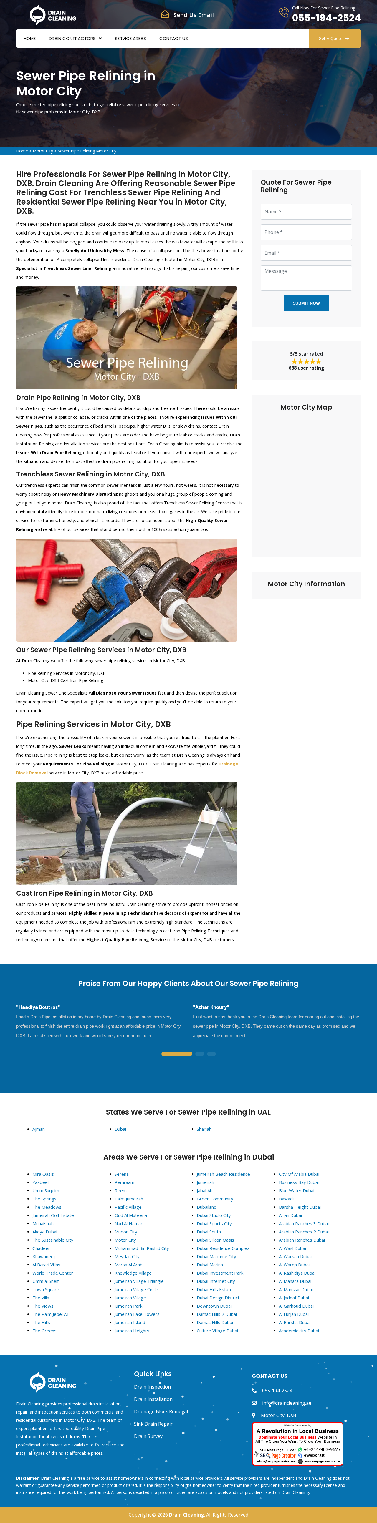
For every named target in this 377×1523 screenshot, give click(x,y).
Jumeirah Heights (132, 1330)
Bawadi (286, 1199)
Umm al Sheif (45, 1281)
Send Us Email (193, 15)
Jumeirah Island (130, 1322)
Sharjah (204, 1129)
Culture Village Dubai (217, 1330)
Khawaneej (43, 1256)
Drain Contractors (72, 38)
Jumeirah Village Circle (136, 1289)
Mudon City (126, 1232)
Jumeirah (205, 1182)
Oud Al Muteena (131, 1215)
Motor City (43, 151)
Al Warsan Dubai (295, 1256)
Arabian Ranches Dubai (302, 1240)
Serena (122, 1174)
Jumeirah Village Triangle (139, 1281)
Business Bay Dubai (299, 1182)
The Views (43, 1306)
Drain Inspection (152, 1387)
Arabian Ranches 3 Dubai (304, 1223)
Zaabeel (40, 1182)
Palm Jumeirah (129, 1199)
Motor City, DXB (278, 1415)
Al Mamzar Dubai (296, 1289)
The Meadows (47, 1207)
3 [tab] (211, 1054)
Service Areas (130, 38)
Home (30, 38)
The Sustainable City (52, 1240)
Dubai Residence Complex (223, 1248)
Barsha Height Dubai (300, 1207)
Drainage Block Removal (161, 1411)
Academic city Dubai (299, 1330)
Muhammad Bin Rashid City (142, 1248)
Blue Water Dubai (296, 1190)
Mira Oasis (43, 1174)
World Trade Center (52, 1273)
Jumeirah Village (130, 1298)
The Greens (44, 1330)
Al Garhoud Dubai (296, 1306)
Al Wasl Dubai (292, 1248)
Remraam (124, 1182)
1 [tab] (177, 1054)
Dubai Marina (210, 1265)
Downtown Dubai (214, 1306)
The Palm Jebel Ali (50, 1314)
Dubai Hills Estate (215, 1289)
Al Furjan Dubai (294, 1314)
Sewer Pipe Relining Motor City (87, 151)
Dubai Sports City (214, 1223)
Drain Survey (148, 1436)
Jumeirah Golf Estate (53, 1215)
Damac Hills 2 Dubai (217, 1314)
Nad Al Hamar (129, 1223)
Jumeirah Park (128, 1306)
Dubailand (206, 1207)
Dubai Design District (218, 1298)
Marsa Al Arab (129, 1265)
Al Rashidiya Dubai (297, 1273)
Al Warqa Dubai (294, 1265)
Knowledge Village (133, 1273)
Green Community (215, 1199)
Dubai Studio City (214, 1215)
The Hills (41, 1322)
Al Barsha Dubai (294, 1322)
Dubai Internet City (216, 1281)
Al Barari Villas (46, 1265)
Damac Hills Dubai (215, 1322)
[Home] (53, 14)
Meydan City (127, 1256)
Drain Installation (153, 1399)
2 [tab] (200, 1054)
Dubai (120, 1129)
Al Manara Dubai (295, 1281)
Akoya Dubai (44, 1232)
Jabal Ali (204, 1190)
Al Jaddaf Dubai (294, 1298)
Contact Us (173, 38)
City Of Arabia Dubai (299, 1174)
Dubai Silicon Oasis (215, 1240)
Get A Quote (331, 38)
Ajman (38, 1129)
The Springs (44, 1199)
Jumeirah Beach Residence (223, 1174)
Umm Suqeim (45, 1190)
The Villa (40, 1298)
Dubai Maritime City (216, 1256)
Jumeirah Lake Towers (137, 1314)
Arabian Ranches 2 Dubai (304, 1232)
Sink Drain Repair (153, 1424)
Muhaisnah (43, 1223)
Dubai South (209, 1232)
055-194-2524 (326, 17)
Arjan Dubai (290, 1215)
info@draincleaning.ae (286, 1403)
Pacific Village (128, 1207)
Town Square (45, 1289)
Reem (121, 1190)
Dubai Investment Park (220, 1273)
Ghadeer (41, 1248)
